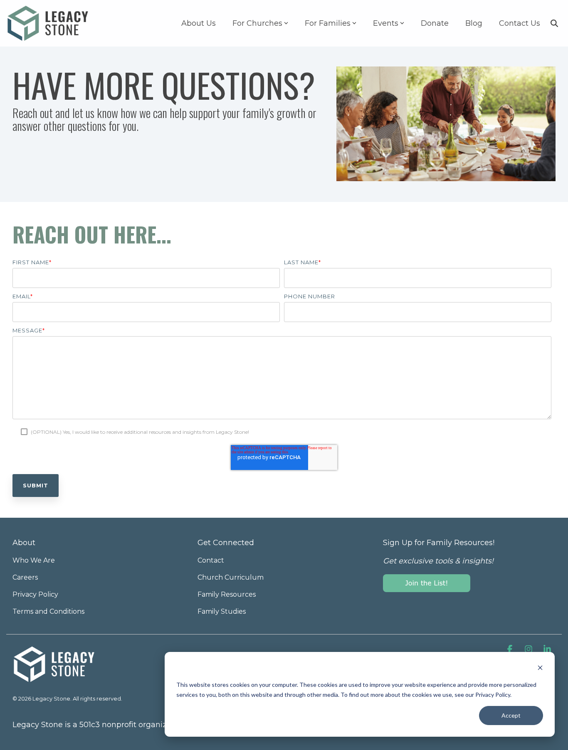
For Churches (257, 23)
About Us (198, 23)
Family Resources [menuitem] (227, 594)
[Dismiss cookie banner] (540, 669)
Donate (435, 23)
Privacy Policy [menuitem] (35, 594)
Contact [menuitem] (211, 560)
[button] (511, 649)
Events (385, 23)
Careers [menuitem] (25, 577)
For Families (328, 23)
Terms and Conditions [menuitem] (48, 611)
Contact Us (519, 23)
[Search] (554, 23)
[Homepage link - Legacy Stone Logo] (54, 679)
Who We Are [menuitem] (33, 560)
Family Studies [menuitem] (222, 611)
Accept (511, 715)
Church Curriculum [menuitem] (231, 577)
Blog (473, 23)
